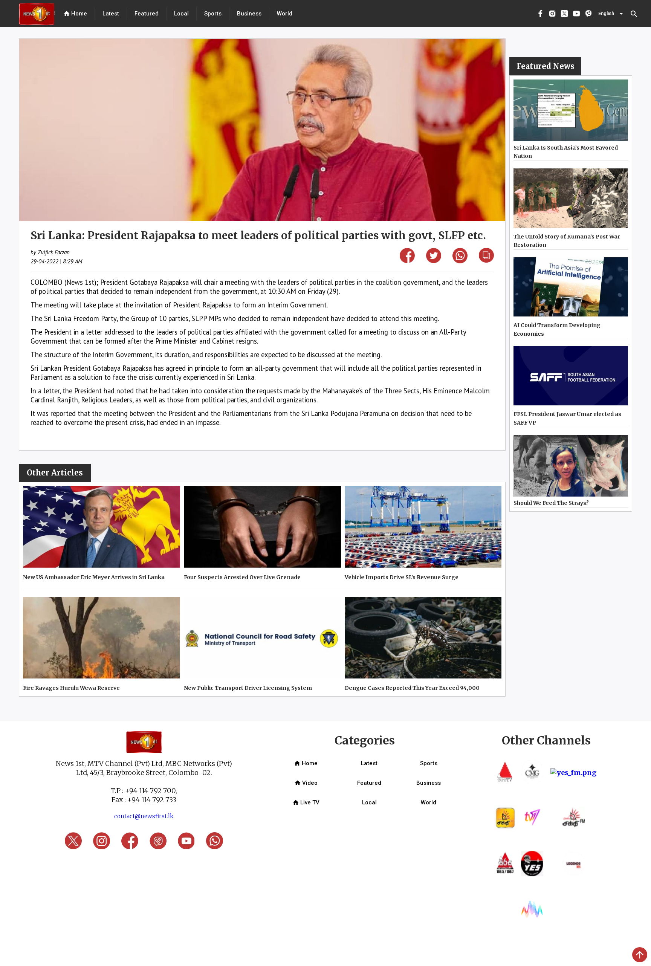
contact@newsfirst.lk (144, 816)
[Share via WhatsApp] (460, 261)
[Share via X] (433, 260)
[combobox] (611, 13)
